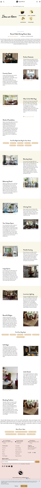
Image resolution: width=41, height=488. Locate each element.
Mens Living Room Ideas (31, 434)
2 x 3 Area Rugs (6, 143)
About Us (4, 447)
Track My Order (5, 445)
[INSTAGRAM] (2, 466)
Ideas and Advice (18, 450)
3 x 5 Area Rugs (13, 143)
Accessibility (17, 445)
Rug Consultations (18, 456)
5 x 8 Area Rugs (27, 143)
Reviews (3, 450)
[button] (39, 1)
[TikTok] (12, 466)
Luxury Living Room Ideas (9, 431)
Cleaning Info (17, 454)
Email (33, 452)
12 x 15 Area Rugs (28, 145)
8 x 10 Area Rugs (35, 143)
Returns (3, 454)
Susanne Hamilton (13, 36)
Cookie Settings (18, 447)
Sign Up (37, 461)
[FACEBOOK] (4, 466)
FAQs (3, 452)
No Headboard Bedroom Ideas (11, 434)
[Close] (39, 481)
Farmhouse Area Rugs (20, 337)
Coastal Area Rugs (28, 334)
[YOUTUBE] (9, 466)
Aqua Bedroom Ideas (32, 431)
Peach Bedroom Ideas (21, 434)
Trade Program (4, 456)
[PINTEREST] (6, 466)
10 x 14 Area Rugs (20, 145)
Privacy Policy (23, 463)
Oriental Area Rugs (36, 334)
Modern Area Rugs (5, 334)
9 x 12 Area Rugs (13, 145)
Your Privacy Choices (28, 479)
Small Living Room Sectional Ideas (21, 431)
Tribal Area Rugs (20, 334)
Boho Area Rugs (13, 334)
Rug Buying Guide (18, 452)
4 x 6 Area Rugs (20, 143)
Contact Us (30, 445)
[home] (20, 2)
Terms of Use (28, 463)
